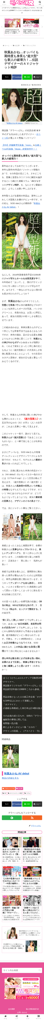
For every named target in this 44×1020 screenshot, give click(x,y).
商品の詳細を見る (10, 778)
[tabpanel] (12, 26)
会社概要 (11, 1009)
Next (42, 27)
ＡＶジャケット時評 (16, 793)
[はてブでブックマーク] (27, 762)
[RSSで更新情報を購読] (32, 817)
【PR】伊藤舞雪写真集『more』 (17, 145)
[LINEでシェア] (36, 762)
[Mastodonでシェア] (17, 755)
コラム (28, 793)
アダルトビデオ (9, 788)
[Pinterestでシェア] (12, 768)
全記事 (20, 788)
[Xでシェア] (7, 755)
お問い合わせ (22, 1012)
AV (5, 793)
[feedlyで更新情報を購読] (12, 817)
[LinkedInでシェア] (22, 768)
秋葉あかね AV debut (14, 123)
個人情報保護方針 (32, 1009)
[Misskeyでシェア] (36, 755)
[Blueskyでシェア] (27, 755)
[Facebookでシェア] (7, 762)
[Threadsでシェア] (17, 762)
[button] (37, 77)
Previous (2, 27)
